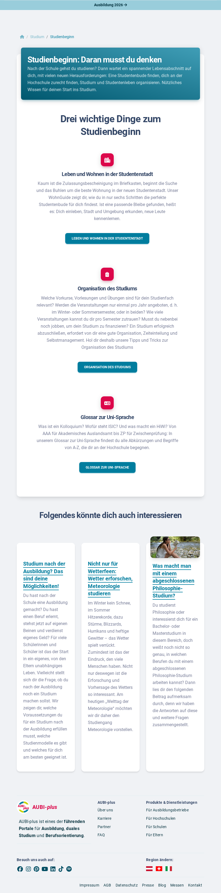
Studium (37, 37)
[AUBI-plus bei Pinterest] (36, 869)
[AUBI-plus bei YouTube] (44, 869)
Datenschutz (127, 885)
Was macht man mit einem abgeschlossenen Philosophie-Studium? (173, 581)
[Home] (22, 37)
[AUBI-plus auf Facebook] (20, 869)
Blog (162, 885)
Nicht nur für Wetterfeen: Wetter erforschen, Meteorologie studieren (110, 578)
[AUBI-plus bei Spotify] (69, 869)
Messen (177, 885)
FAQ (101, 835)
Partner (104, 827)
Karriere (104, 818)
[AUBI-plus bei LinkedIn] (52, 869)
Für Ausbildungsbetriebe (167, 810)
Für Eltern (154, 835)
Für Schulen (156, 827)
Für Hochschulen (161, 818)
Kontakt (195, 885)
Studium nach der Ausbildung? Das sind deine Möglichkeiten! (44, 574)
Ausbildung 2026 (109, 5)
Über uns (105, 810)
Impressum (89, 885)
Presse (148, 885)
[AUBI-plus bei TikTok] (60, 869)
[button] (107, 238)
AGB (107, 885)
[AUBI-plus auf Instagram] (28, 869)
